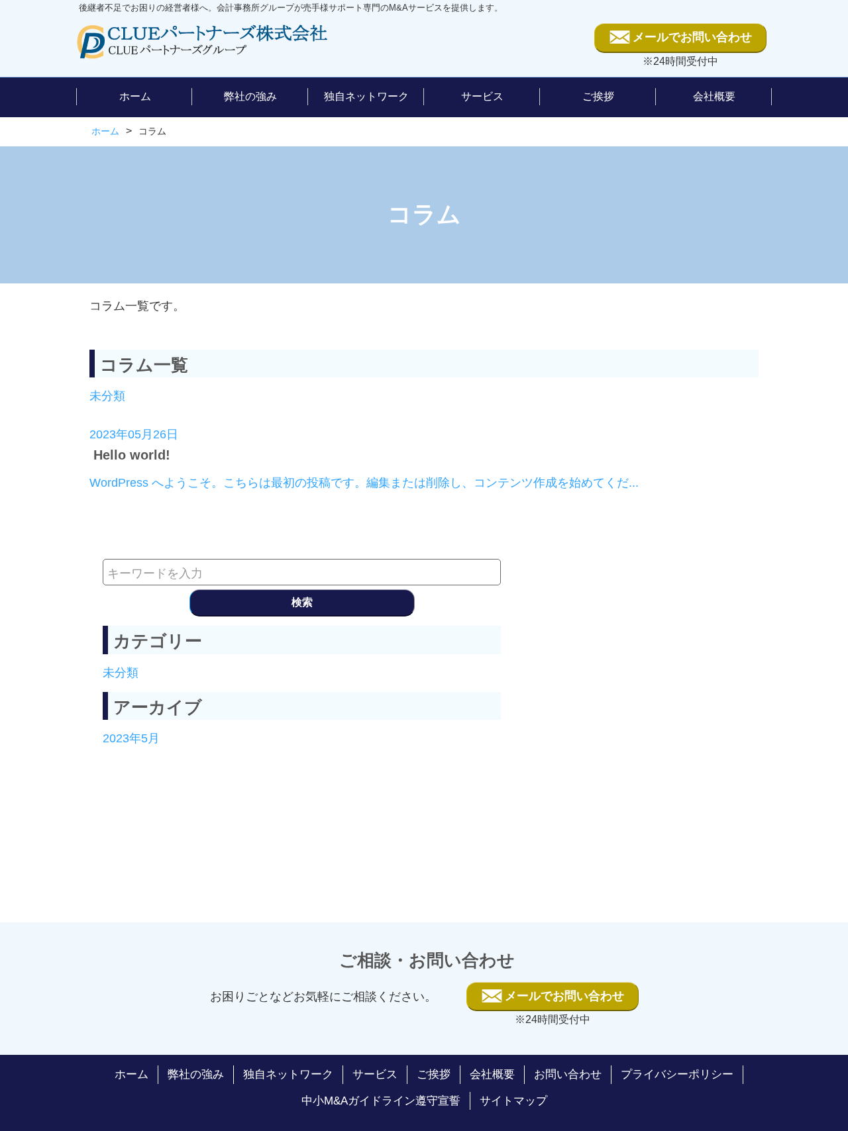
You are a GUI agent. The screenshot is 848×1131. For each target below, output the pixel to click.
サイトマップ (513, 1101)
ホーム (105, 131)
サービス (375, 1074)
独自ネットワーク (288, 1074)
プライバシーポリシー (677, 1074)
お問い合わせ (568, 1074)
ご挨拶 (433, 1074)
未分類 (107, 396)
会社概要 (492, 1074)
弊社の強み (196, 1074)
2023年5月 (131, 738)
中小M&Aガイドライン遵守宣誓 (380, 1101)
